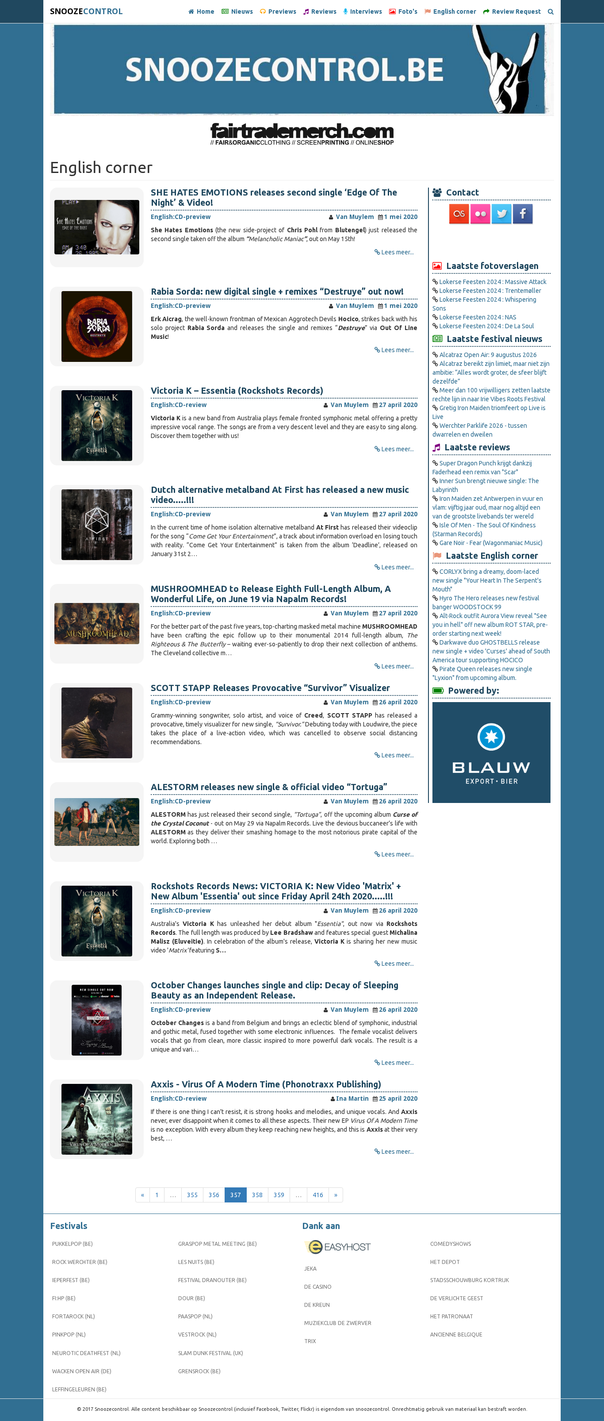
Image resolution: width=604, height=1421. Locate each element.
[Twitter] (502, 213)
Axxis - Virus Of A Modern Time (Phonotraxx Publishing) (266, 1084)
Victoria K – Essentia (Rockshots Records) (237, 391)
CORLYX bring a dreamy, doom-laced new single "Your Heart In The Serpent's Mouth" (487, 580)
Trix (310, 1341)
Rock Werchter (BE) (79, 1262)
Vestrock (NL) (197, 1334)
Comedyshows (450, 1244)
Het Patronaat (451, 1316)
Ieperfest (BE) (71, 1280)
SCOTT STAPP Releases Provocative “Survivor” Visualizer (270, 688)
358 (257, 1194)
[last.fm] (459, 213)
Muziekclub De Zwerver (337, 1323)
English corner (453, 11)
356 (214, 1194)
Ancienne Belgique (456, 1334)
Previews (281, 11)
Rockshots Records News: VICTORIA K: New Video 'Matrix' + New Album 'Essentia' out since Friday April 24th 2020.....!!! (276, 891)
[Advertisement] (491, 242)
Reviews (322, 11)
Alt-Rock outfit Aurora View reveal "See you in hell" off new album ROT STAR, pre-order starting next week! (490, 624)
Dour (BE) (191, 1298)
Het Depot (445, 1262)
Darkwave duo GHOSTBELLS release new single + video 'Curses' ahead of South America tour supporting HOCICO (491, 651)
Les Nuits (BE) (196, 1262)
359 (279, 1194)
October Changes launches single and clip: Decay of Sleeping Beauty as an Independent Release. (274, 990)
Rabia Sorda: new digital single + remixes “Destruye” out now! (277, 291)
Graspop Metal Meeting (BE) (217, 1244)
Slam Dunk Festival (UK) (210, 1353)
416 (318, 1194)
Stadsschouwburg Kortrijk (469, 1280)
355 (192, 1194)
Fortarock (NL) (73, 1316)
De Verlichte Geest (456, 1298)
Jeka (310, 1268)
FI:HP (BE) (64, 1298)
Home (204, 11)
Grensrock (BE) (199, 1371)
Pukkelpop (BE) (72, 1244)
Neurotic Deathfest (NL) (86, 1353)
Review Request (515, 11)
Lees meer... (398, 252)
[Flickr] (481, 213)
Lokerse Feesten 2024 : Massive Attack (493, 281)
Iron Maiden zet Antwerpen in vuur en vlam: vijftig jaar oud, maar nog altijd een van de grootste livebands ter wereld (487, 507)
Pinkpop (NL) (69, 1334)
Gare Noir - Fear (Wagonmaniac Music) (491, 542)
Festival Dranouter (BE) (212, 1280)
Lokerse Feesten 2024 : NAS (478, 317)
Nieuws (241, 11)
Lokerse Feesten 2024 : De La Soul (487, 326)
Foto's (406, 11)
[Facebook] (523, 213)
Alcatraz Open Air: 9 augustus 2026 (488, 354)
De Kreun (317, 1305)
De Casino (318, 1287)
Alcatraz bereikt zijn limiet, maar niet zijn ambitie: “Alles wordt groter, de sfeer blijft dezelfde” (491, 372)
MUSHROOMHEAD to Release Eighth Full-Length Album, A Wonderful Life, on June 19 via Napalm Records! (271, 594)
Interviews (365, 11)
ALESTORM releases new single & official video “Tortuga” (269, 787)
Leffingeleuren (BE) (79, 1389)
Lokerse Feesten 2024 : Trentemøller (490, 290)
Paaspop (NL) (195, 1316)
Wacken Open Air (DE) (81, 1371)
